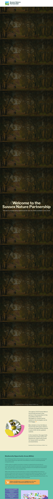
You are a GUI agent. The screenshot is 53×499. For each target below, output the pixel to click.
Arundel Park (12, 492)
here (33, 421)
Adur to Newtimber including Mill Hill (11, 489)
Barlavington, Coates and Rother (12, 494)
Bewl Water (11, 497)
